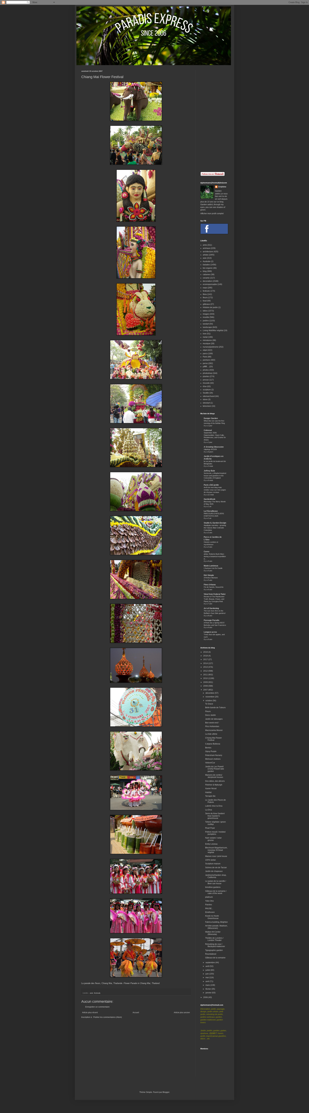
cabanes (206, 274)
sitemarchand (209, 396)
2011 (205, 675)
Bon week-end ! (212, 723)
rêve (205, 386)
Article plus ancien (182, 1012)
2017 (205, 659)
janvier (209, 993)
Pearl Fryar (210, 828)
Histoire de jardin (210, 307)
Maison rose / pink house (216, 856)
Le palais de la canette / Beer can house (215, 882)
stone (205, 399)
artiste (205, 255)
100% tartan (210, 860)
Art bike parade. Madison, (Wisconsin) (216, 927)
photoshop (207, 373)
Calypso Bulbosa (212, 744)
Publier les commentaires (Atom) (107, 1017)
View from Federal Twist (214, 594)
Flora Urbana (210, 585)
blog (205, 271)
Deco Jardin (210, 715)
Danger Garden (211, 418)
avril (208, 981)
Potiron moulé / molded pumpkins (215, 833)
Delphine (222, 187)
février (208, 989)
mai (207, 977)
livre (204, 334)
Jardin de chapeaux (214, 871)
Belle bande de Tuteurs (215, 707)
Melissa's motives (212, 759)
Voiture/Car (210, 763)
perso (205, 363)
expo (205, 288)
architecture (208, 251)
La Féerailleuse (211, 511)
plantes (206, 376)
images (206, 314)
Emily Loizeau (211, 844)
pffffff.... (206, 366)
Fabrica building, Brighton (216, 922)
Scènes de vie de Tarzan (216, 867)
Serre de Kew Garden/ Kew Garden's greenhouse (215, 815)
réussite (206, 383)
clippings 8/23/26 (210, 449)
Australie (207, 261)
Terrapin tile (210, 796)
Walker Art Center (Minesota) (212, 933)
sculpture (207, 390)
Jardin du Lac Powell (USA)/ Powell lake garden (214, 768)
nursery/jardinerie (210, 347)
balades (206, 265)
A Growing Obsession (214, 447)
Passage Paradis (211, 620)
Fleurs (208, 711)
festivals (97, 993)
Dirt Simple (209, 575)
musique (206, 343)
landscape (207, 327)
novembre (210, 697)
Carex (206, 551)
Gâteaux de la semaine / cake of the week (215, 892)
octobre (209, 700)
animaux (206, 248)
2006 (205, 997)
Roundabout (210, 954)
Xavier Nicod (210, 788)
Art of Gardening (211, 608)
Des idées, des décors (215, 781)
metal (205, 337)
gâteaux (206, 304)
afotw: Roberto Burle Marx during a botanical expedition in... (215, 556)
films (205, 294)
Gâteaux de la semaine (215, 958)
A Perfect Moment (211, 578)
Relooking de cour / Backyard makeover (215, 945)
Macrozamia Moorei (214, 730)
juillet (208, 970)
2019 (205, 652)
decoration (207, 281)
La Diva (208, 810)
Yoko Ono (209, 901)
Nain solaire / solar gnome (213, 839)
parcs (205, 353)
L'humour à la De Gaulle (213, 568)
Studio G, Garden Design (215, 523)
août (208, 966)
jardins (206, 320)
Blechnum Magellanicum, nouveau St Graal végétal (216, 850)
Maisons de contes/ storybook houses (214, 776)
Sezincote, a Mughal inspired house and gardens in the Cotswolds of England (215, 475)
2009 (205, 682)
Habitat (208, 792)
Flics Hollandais (212, 726)
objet (205, 350)
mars (208, 985)
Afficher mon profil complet (212, 213)
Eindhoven (210, 912)
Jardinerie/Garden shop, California (215, 876)
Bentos (208, 748)
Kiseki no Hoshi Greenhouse (212, 917)
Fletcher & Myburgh (213, 785)
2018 (205, 656)
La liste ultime (211, 734)
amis (205, 245)
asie (91, 993)
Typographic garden (214, 950)
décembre (210, 693)
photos (206, 370)
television (207, 406)
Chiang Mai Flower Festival (213, 739)
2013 (205, 667)
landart (206, 324)
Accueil (136, 1012)
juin (207, 974)
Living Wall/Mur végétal (213, 330)
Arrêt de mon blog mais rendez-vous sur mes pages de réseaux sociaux (215, 489)
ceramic (206, 278)
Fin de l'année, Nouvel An (213, 587)
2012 (205, 671)
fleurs (205, 297)
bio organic (208, 268)
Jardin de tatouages (214, 719)
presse (206, 380)
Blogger (166, 1092)
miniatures (207, 340)
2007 (205, 690)
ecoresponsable (210, 284)
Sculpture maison (212, 864)
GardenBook (209, 499)
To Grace (209, 704)
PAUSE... (209, 908)
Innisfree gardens (212, 887)
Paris (205, 357)
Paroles (208, 904)
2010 (205, 678)
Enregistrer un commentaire (97, 1007)
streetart (206, 403)
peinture (206, 360)
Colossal (208, 430)
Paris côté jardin (211, 485)
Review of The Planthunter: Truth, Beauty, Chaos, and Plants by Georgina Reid (214, 599)
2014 (205, 663)
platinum (209, 897)
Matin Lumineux (211, 566)
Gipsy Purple (210, 751)
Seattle (206, 393)
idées (205, 311)
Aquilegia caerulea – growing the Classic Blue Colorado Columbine (215, 527)
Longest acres (210, 632)
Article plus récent (90, 1012)
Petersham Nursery (213, 755)
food (205, 301)
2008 (205, 686)
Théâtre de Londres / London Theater (214, 939)
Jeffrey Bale (209, 471)
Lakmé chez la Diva (213, 806)
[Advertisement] (214, 118)
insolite (206, 317)
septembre (210, 962)
